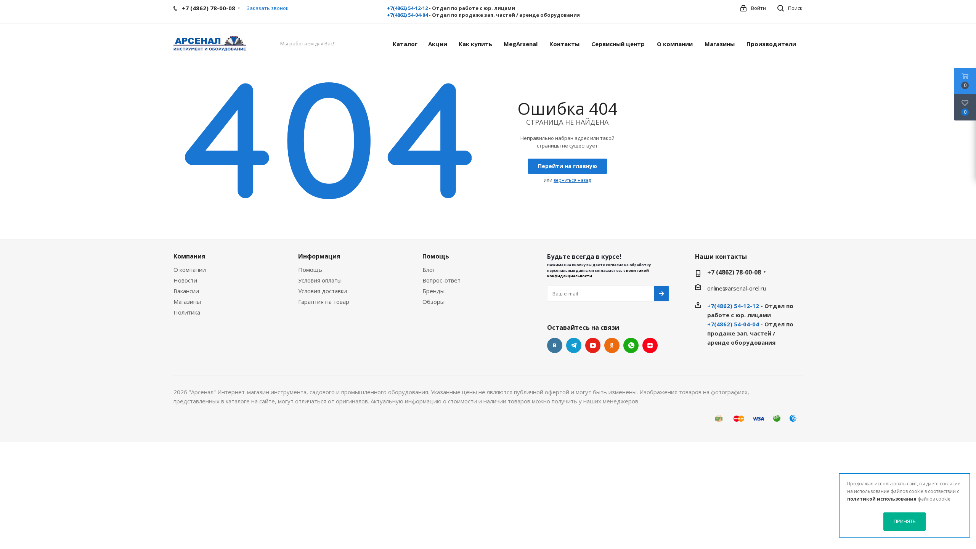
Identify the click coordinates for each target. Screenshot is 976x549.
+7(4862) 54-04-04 (407, 14)
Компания (189, 256)
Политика (186, 312)
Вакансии (186, 291)
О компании (189, 269)
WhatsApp (631, 345)
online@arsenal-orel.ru (736, 288)
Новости (185, 280)
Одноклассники (612, 345)
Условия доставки (322, 291)
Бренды (433, 291)
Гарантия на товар (323, 301)
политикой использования (882, 499)
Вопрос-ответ (441, 280)
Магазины (187, 301)
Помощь (310, 269)
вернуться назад (572, 180)
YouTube (592, 345)
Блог (428, 269)
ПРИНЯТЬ (905, 521)
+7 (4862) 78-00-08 (734, 272)
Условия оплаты (320, 280)
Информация (319, 256)
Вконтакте (554, 345)
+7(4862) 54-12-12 (407, 8)
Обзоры (433, 301)
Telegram (573, 345)
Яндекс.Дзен (650, 345)
